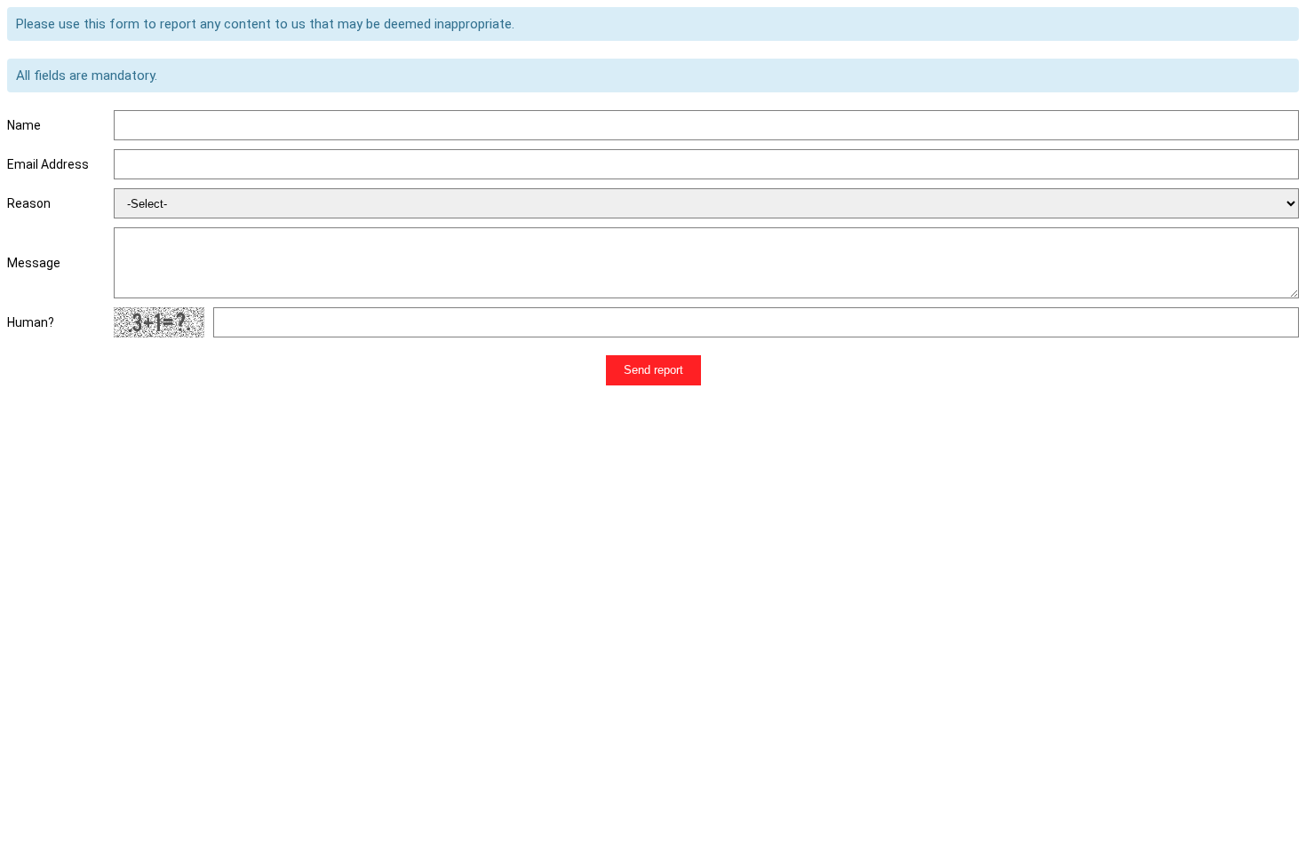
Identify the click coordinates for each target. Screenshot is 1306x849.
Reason (29, 203)
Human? (30, 322)
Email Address (48, 164)
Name (24, 125)
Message (33, 263)
